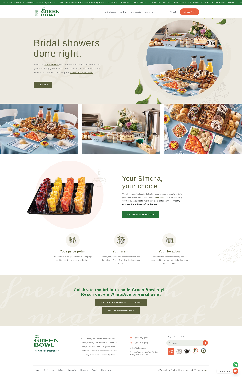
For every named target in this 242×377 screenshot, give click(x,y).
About (173, 12)
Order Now (189, 12)
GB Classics (110, 12)
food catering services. (81, 72)
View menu (43, 85)
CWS (205, 370)
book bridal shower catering (140, 214)
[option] (121, 61)
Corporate (136, 12)
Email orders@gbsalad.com (121, 310)
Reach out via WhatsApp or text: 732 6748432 (121, 302)
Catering (149, 12)
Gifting (123, 12)
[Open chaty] (235, 371)
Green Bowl (159, 197)
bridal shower (51, 64)
